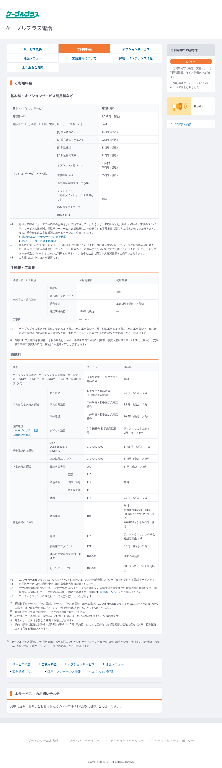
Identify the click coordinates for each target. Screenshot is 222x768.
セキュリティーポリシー (127, 740)
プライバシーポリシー (84, 740)
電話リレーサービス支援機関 (39, 240)
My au (192, 61)
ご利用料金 (84, 49)
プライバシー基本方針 (43, 740)
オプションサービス (136, 49)
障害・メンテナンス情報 (136, 58)
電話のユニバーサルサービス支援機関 (44, 236)
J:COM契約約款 (182, 124)
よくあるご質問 (32, 67)
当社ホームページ (110, 592)
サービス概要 (33, 49)
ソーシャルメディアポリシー (174, 740)
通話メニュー (33, 58)
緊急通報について (84, 58)
